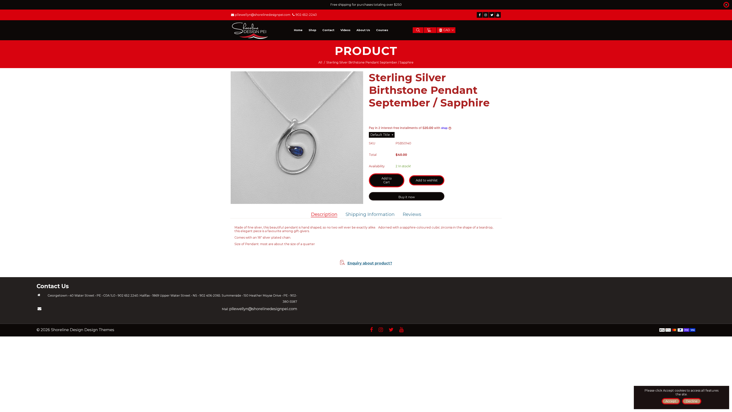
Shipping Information (370, 214)
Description (324, 214)
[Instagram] (486, 15)
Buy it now (406, 197)
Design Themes (99, 330)
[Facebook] (479, 15)
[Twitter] (492, 15)
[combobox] (382, 135)
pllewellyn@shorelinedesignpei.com (263, 309)
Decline (691, 401)
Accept (670, 401)
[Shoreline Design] (250, 30)
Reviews (412, 214)
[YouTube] (498, 15)
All (320, 62)
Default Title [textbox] (380, 135)
